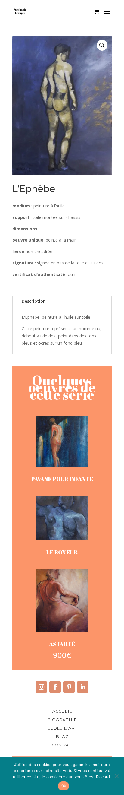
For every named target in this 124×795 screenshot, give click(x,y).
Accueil (62, 711)
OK (64, 786)
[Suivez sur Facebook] (55, 687)
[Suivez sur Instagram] (41, 687)
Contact (62, 745)
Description (34, 301)
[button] (102, 45)
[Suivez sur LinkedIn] (82, 687)
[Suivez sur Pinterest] (69, 687)
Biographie (62, 719)
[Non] (116, 776)
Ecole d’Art (62, 728)
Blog (62, 736)
